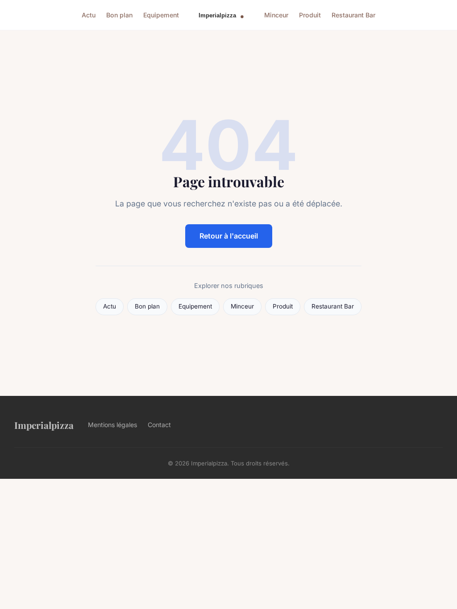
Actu (89, 15)
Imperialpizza (44, 425)
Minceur (276, 15)
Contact (159, 424)
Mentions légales (112, 424)
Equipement (161, 15)
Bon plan (119, 15)
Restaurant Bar (353, 15)
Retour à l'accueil (228, 235)
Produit (310, 15)
